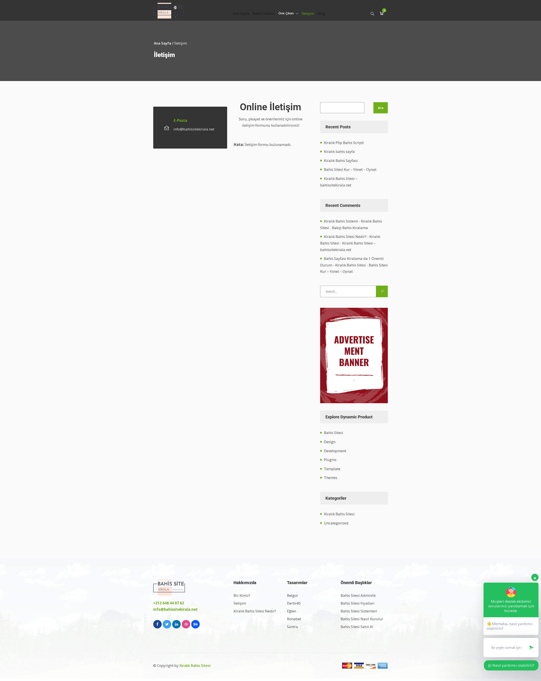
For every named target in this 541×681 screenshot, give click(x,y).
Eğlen (291, 611)
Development (335, 450)
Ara (380, 108)
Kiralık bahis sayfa (339, 151)
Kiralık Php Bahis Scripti (344, 142)
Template (332, 468)
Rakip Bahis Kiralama (350, 227)
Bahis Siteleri (264, 13)
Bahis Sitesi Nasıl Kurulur (362, 618)
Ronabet (294, 618)
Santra (292, 626)
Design (329, 441)
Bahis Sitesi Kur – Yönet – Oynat (350, 169)
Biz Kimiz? (242, 595)
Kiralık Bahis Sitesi (339, 513)
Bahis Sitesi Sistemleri (359, 611)
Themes (330, 477)
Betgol (292, 595)
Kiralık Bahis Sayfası (341, 160)
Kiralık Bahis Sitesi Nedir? (255, 611)
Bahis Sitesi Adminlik (358, 595)
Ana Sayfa (241, 13)
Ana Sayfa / (164, 43)
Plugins (330, 459)
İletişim (308, 13)
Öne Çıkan (286, 13)
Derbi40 (294, 603)
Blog (321, 13)
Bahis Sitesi (333, 432)
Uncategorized (336, 523)
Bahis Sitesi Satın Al (357, 626)
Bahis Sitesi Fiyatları (357, 603)
